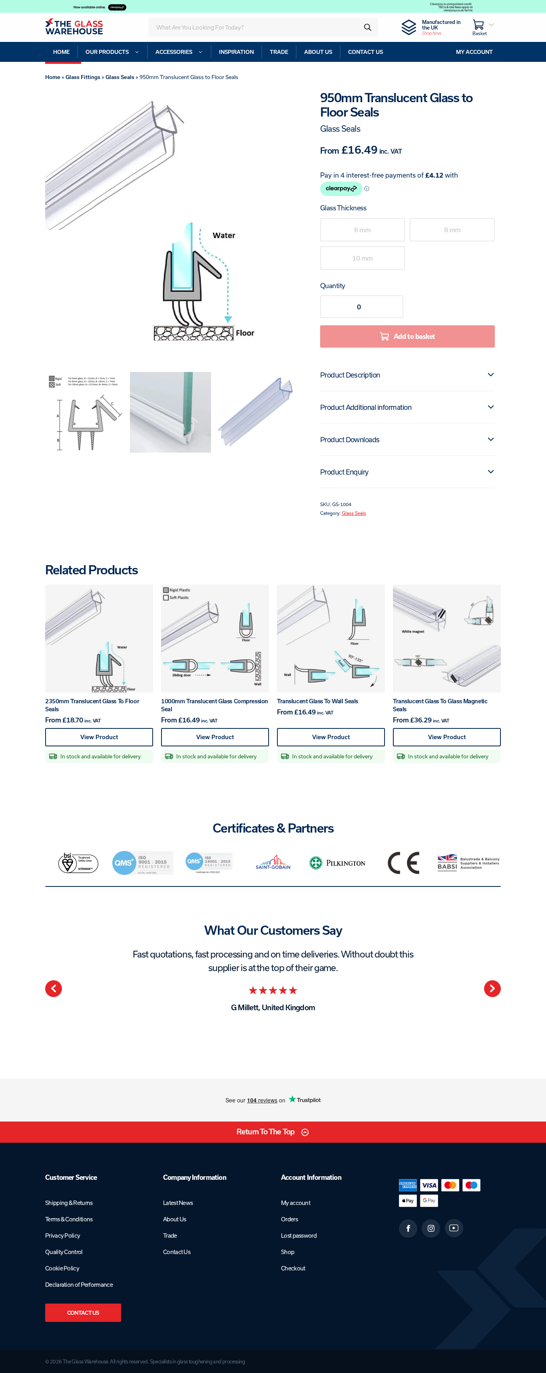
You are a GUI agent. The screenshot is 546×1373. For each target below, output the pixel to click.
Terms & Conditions (68, 1219)
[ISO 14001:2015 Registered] (208, 863)
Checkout (293, 1268)
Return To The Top (266, 1132)
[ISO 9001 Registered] (142, 863)
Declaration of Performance (79, 1284)
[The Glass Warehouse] (84, 27)
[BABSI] (468, 862)
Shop (287, 1251)
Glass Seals (120, 77)
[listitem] (77, 863)
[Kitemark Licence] (77, 863)
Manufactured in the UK (441, 27)
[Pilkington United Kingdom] (338, 862)
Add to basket (414, 336)
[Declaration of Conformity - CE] (403, 863)
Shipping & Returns (68, 1202)
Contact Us (83, 1313)
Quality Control (64, 1251)
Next (492, 988)
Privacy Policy (62, 1235)
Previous (53, 988)
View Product (115, 739)
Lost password (299, 1235)
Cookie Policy (62, 1268)
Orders (289, 1219)
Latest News (178, 1202)
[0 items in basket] (483, 27)
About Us (174, 1219)
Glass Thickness (343, 208)
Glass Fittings (83, 77)
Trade (170, 1235)
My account (295, 1202)
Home (52, 77)
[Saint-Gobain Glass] (273, 863)
